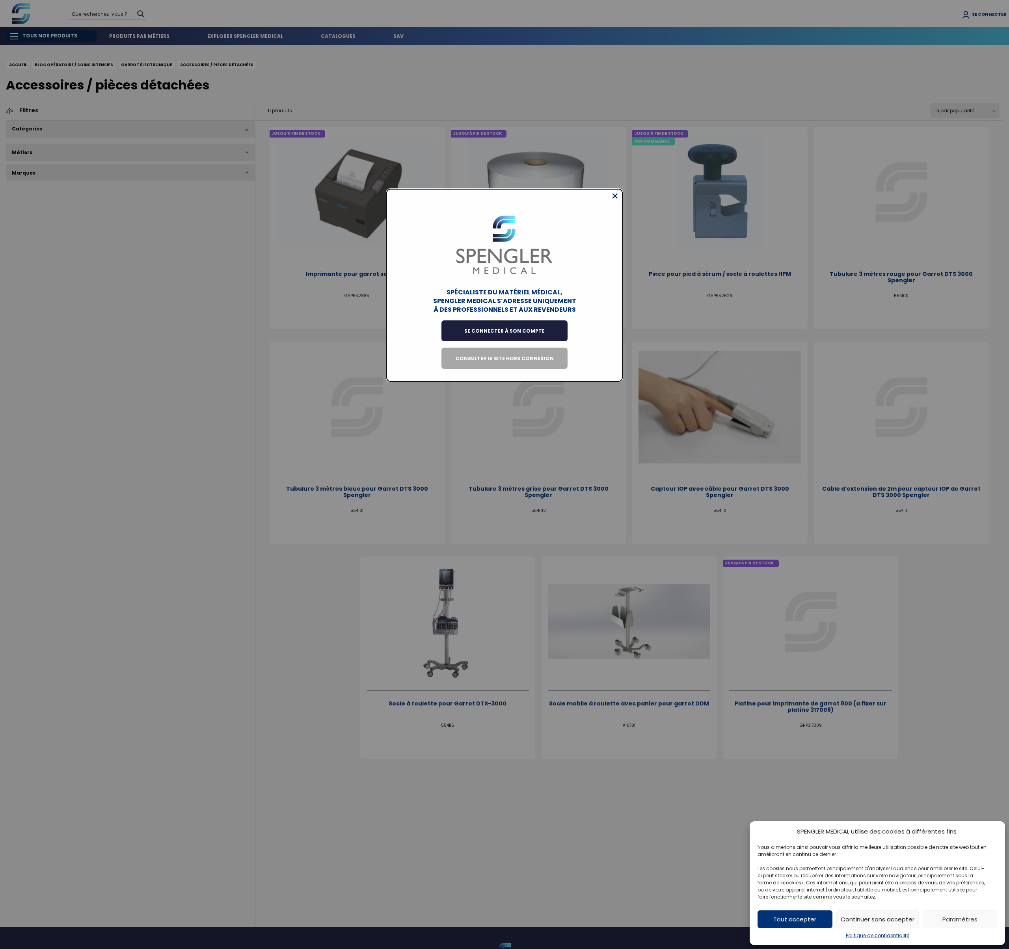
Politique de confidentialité (877, 935)
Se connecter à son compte (504, 330)
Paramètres (959, 919)
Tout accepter (794, 919)
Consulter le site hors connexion (505, 358)
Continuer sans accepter (877, 919)
